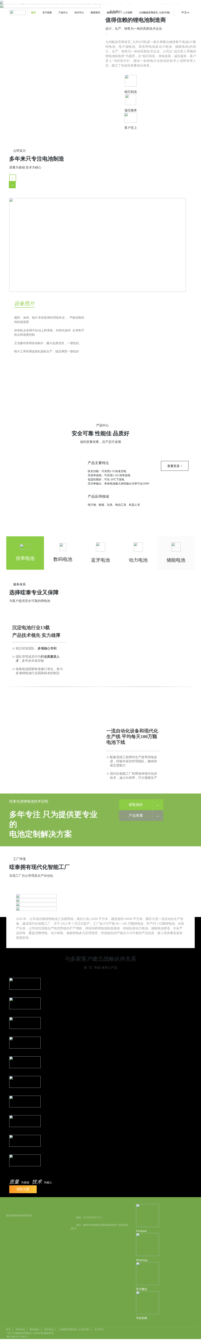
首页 (33, 12)
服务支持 (111, 12)
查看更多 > (49, 383)
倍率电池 (20, 1329)
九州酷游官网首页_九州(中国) (154, 12)
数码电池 (34, 1329)
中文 (184, 12)
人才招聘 (127, 12)
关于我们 (99, 1329)
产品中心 (63, 12)
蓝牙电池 (49, 1329)
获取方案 (23, 1189)
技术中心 (79, 12)
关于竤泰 (47, 12)
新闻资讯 (95, 12)
